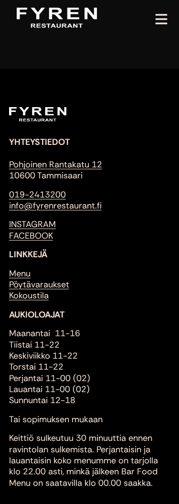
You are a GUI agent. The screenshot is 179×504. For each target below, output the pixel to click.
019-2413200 (37, 194)
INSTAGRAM (32, 224)
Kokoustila (29, 295)
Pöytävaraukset (39, 284)
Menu (20, 273)
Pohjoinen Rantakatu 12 (55, 164)
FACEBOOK (31, 235)
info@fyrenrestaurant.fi (55, 205)
